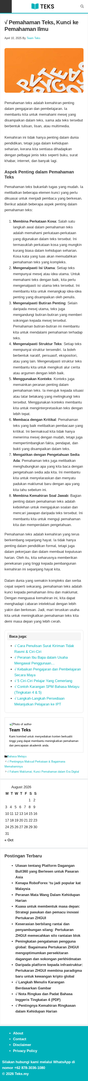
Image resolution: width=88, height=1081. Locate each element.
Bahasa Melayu (16, 756)
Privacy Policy (25, 1051)
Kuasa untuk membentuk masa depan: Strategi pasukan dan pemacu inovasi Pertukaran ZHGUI (47, 912)
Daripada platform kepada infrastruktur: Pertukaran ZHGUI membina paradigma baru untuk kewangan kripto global (49, 970)
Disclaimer (22, 1045)
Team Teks (20, 730)
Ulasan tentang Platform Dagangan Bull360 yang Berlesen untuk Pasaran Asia (47, 871)
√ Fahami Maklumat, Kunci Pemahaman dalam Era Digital (43, 771)
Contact (19, 1039)
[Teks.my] (43, 6)
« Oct (8, 840)
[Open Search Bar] (82, 6)
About (18, 1033)
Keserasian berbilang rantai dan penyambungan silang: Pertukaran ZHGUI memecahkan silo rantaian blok (47, 930)
